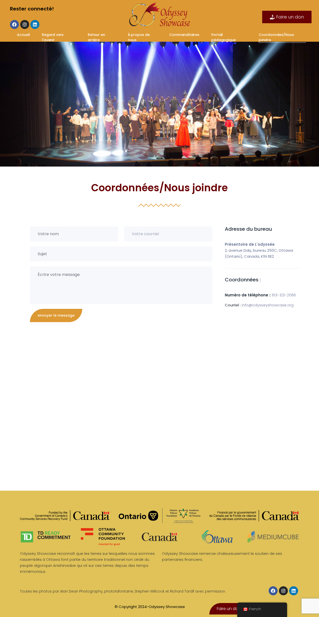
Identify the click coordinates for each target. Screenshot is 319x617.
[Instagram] (24, 24)
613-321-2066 (284, 295)
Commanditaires (184, 34)
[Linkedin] (34, 24)
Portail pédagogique (224, 37)
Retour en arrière (96, 37)
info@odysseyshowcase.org (268, 305)
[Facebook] (14, 24)
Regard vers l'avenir (53, 37)
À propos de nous (139, 37)
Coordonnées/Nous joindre (276, 37)
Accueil (24, 34)
